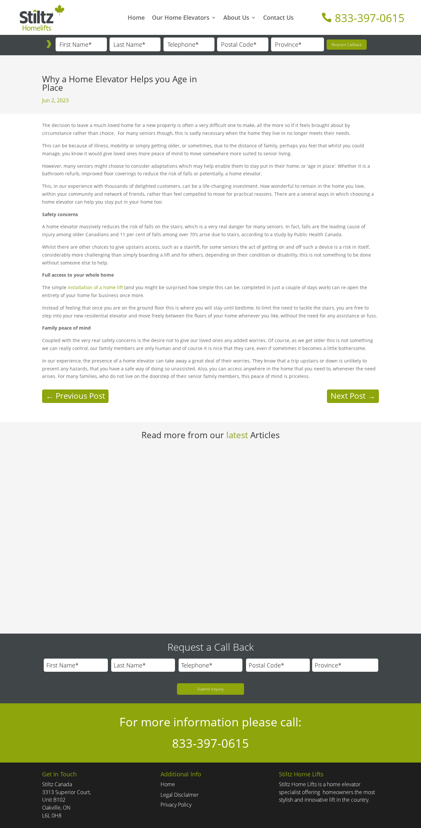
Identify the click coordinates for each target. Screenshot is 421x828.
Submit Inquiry (210, 689)
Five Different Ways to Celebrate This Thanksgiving (118, 577)
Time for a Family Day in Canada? (95, 461)
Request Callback (347, 44)
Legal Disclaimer (180, 794)
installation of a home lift (95, 287)
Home (136, 18)
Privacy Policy (176, 804)
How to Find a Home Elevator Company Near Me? (117, 519)
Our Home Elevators (181, 18)
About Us (236, 18)
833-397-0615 (363, 18)
